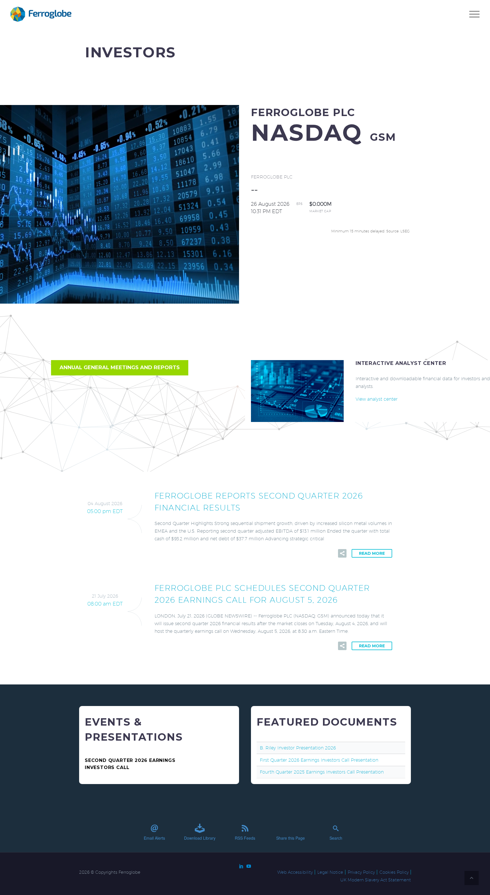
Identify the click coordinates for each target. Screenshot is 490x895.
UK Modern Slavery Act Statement (375, 879)
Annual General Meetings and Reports (120, 367)
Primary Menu (474, 14)
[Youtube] (248, 866)
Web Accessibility (295, 872)
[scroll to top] (471, 878)
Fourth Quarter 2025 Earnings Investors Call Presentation (322, 772)
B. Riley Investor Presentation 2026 (298, 748)
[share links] (342, 553)
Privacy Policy (361, 872)
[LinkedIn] (241, 866)
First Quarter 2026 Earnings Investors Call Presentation (319, 760)
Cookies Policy (394, 872)
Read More (372, 553)
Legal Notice (330, 872)
